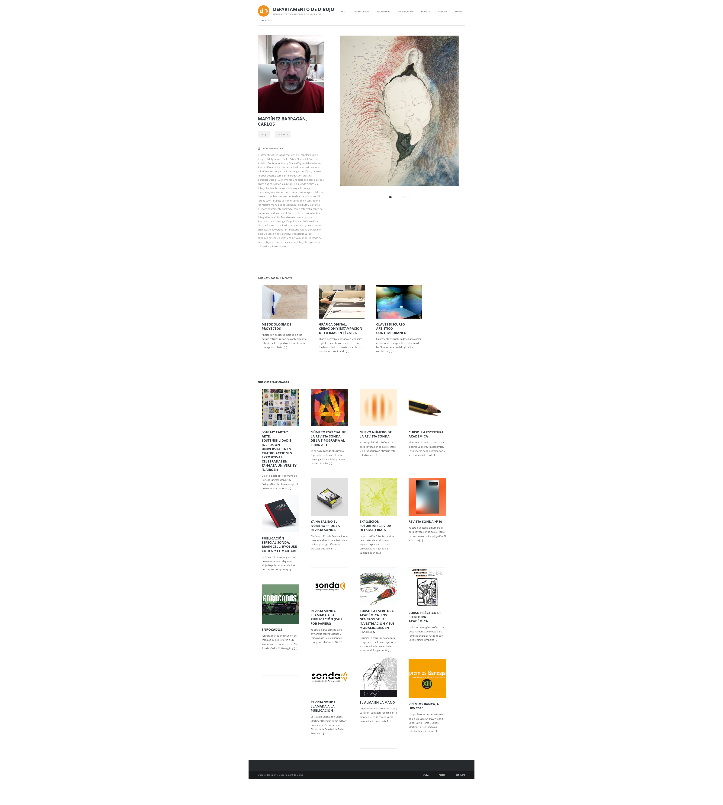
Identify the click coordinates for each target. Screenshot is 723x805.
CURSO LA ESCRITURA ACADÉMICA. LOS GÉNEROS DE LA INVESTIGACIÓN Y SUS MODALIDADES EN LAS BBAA (377, 621)
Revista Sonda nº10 (425, 522)
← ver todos (265, 20)
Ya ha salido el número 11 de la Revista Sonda (325, 526)
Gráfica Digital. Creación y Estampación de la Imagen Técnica (340, 328)
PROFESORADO (361, 12)
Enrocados (272, 630)
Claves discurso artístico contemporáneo (391, 328)
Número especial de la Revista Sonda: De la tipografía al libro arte (328, 438)
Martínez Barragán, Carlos (282, 121)
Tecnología (283, 134)
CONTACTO (460, 775)
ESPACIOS (426, 12)
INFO (343, 12)
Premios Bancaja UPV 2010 (424, 706)
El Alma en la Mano (377, 702)
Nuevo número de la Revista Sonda (376, 434)
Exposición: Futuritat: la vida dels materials (375, 526)
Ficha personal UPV (273, 148)
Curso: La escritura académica (426, 434)
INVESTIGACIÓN (406, 12)
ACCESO (442, 775)
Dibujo (264, 134)
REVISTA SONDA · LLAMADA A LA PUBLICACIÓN (324, 706)
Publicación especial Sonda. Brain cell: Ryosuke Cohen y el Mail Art (279, 544)
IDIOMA (458, 12)
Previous (450, 43)
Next (457, 43)
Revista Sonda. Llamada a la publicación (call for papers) (327, 617)
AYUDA (426, 775)
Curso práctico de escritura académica (425, 617)
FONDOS (442, 12)
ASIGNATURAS (383, 12)
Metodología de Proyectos (276, 326)
